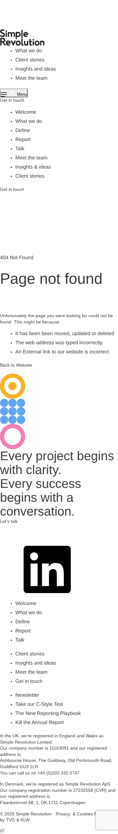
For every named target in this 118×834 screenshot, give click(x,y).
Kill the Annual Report (39, 722)
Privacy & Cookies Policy (81, 813)
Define (22, 130)
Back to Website (16, 365)
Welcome (25, 112)
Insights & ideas (33, 167)
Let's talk (9, 521)
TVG (10, 819)
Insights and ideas (35, 69)
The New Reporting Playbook (48, 713)
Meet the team (31, 78)
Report (23, 139)
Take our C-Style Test (39, 704)
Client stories (29, 60)
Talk (19, 148)
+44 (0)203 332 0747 (58, 772)
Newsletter (27, 695)
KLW (25, 819)
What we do (28, 51)
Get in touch (12, 100)
